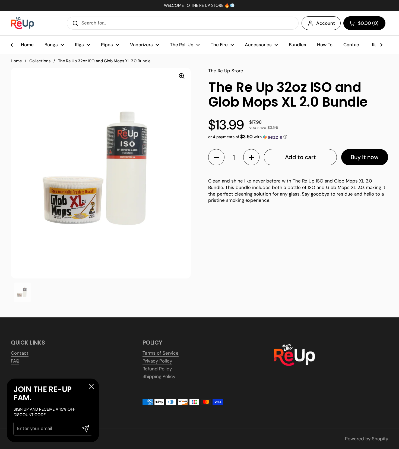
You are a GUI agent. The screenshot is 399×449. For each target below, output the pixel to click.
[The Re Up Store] (22, 23)
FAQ (15, 361)
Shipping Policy (158, 376)
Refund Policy (157, 369)
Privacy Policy (157, 361)
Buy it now (364, 157)
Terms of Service (160, 353)
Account (325, 23)
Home (16, 61)
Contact (19, 353)
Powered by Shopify (366, 439)
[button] (364, 23)
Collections (39, 61)
